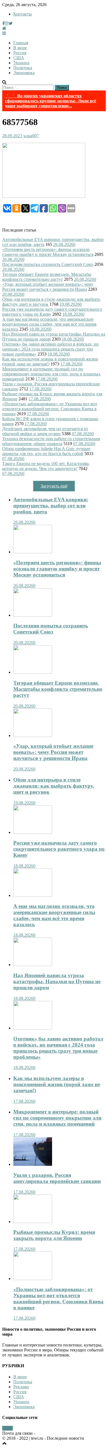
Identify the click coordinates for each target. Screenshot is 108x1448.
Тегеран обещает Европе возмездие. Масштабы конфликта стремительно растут (46, 277)
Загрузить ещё (54, 486)
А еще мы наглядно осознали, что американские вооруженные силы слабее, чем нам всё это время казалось (49, 324)
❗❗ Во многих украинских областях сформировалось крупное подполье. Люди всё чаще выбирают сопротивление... (50, 101)
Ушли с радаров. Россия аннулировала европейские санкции (57, 1178)
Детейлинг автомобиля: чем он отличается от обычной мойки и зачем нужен (45, 431)
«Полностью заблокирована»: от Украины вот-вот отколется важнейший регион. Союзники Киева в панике (49, 408)
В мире (20, 47)
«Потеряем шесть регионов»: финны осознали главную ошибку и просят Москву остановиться (47, 252)
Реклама (21, 1386)
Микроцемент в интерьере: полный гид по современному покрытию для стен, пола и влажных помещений (51, 374)
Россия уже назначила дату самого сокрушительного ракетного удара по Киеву (59, 849)
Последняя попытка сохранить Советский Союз (47, 264)
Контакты (22, 14)
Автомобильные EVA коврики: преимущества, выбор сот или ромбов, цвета (50, 506)
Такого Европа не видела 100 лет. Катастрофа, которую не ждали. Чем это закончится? (46, 466)
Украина (21, 62)
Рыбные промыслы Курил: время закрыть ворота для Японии (54, 1235)
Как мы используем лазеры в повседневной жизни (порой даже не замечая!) (56, 1084)
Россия (19, 52)
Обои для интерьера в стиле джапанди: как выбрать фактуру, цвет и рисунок (53, 786)
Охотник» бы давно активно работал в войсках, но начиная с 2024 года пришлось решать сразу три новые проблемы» (50, 349)
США (18, 57)
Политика (22, 67)
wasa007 (31, 135)
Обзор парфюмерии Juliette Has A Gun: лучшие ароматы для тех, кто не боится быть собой (46, 451)
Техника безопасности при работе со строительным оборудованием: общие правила (51, 441)
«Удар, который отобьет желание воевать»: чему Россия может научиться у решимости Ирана (47, 287)
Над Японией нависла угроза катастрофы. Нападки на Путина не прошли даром (57, 981)
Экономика (24, 72)
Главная (20, 42)
